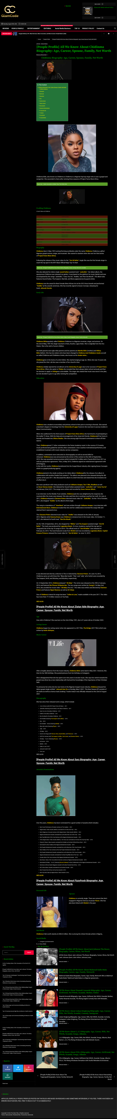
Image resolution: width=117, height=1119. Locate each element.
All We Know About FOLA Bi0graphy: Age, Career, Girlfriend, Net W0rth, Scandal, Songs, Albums (86, 1053)
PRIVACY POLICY (88, 28)
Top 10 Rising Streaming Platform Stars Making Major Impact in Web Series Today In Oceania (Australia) (17, 994)
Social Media (43, 117)
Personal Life (43, 110)
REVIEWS (6, 28)
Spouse (42, 112)
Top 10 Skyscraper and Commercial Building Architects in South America (16, 1006)
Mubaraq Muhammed (41, 55)
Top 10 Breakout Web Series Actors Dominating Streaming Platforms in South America (17, 982)
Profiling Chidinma (44, 89)
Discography (42, 105)
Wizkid (44, 944)
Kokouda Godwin (63, 961)
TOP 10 (77, 28)
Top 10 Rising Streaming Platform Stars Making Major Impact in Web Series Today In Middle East (17, 1000)
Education (42, 96)
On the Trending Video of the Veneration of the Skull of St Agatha (16, 964)
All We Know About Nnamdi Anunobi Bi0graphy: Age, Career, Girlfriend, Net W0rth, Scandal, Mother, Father (85, 991)
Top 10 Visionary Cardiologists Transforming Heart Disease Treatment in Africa (17, 976)
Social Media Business (63, 28)
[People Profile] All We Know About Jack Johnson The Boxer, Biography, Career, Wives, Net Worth (84, 950)
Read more (5, 1083)
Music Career (43, 103)
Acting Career (43, 101)
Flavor (41, 944)
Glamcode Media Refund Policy (103, 7)
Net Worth (42, 115)
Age (40, 98)
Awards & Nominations (45, 108)
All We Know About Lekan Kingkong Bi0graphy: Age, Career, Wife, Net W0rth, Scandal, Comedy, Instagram (84, 1012)
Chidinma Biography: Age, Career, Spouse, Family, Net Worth (52, 87)
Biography (42, 91)
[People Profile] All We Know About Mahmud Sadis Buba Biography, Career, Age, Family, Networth (83, 971)
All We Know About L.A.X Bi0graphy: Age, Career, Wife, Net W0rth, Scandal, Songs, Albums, (84, 1032)
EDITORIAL (47, 28)
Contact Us (100, 28)
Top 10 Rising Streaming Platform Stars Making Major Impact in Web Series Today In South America (17, 988)
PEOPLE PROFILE (18, 28)
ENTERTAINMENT (34, 27)
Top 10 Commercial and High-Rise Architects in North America (17, 1011)
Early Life (42, 93)
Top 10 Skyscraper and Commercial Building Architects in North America (18, 1016)
